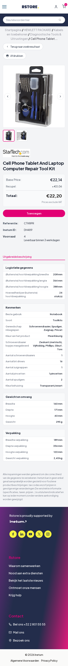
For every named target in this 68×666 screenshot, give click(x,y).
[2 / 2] (22, 136)
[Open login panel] (56, 6)
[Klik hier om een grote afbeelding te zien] (34, 96)
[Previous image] (7, 96)
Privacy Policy (49, 660)
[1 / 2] (9, 136)
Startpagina (13, 30)
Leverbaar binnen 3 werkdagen (42, 240)
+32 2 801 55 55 (35, 624)
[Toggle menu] (4, 7)
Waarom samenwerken (24, 566)
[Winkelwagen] (64, 6)
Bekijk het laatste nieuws (26, 580)
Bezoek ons (21, 640)
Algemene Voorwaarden (25, 660)
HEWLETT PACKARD (37, 30)
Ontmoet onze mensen (25, 588)
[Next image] (60, 96)
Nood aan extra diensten (26, 573)
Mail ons (18, 632)
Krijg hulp (15, 595)
